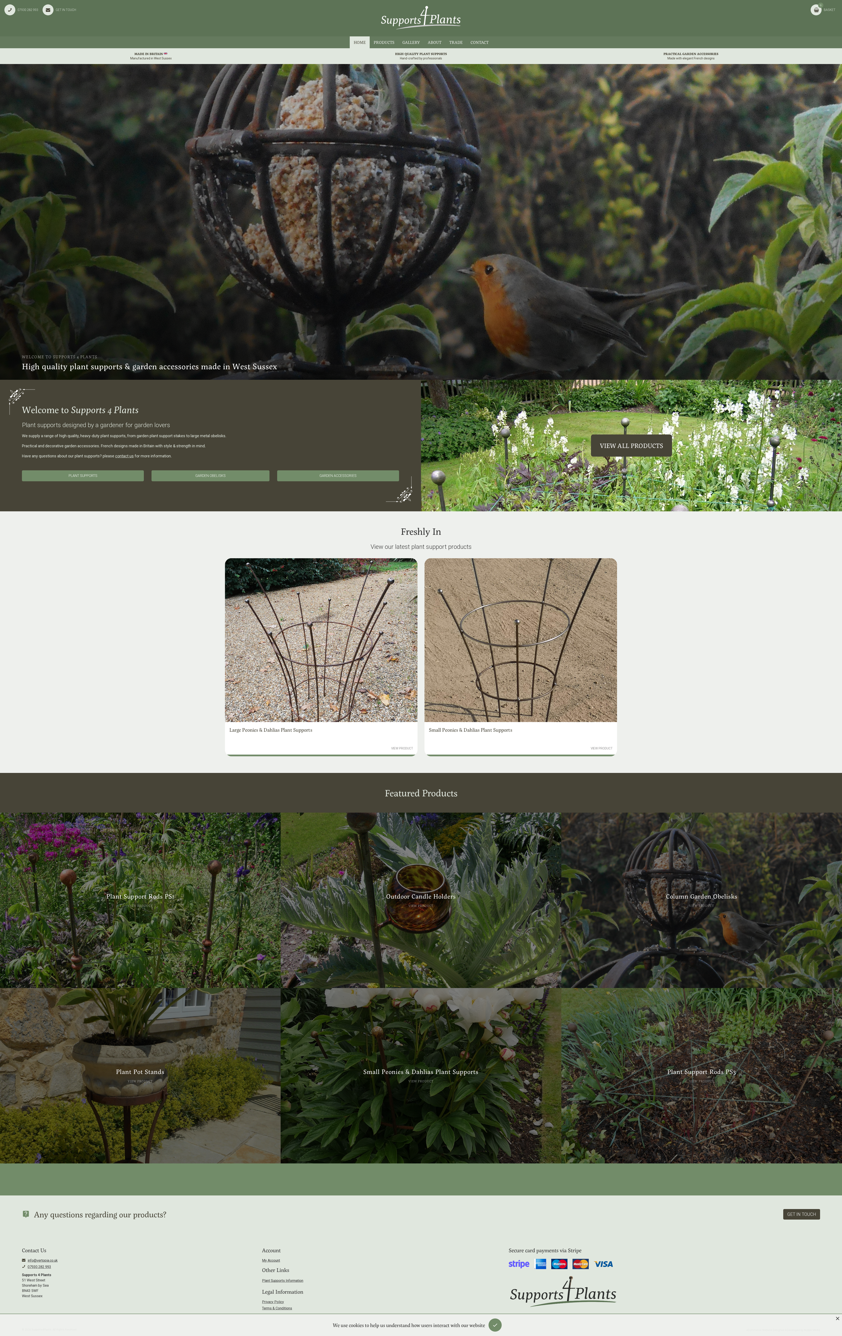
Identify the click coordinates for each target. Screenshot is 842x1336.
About (434, 42)
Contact (480, 42)
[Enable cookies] (495, 1325)
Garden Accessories (338, 476)
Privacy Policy (273, 1302)
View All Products (631, 445)
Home (360, 42)
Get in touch (801, 1214)
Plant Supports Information (282, 1281)
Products (384, 42)
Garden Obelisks (210, 476)
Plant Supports (83, 476)
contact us (124, 456)
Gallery (411, 42)
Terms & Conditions (277, 1308)
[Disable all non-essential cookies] (837, 1318)
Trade (456, 42)
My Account (271, 1260)
